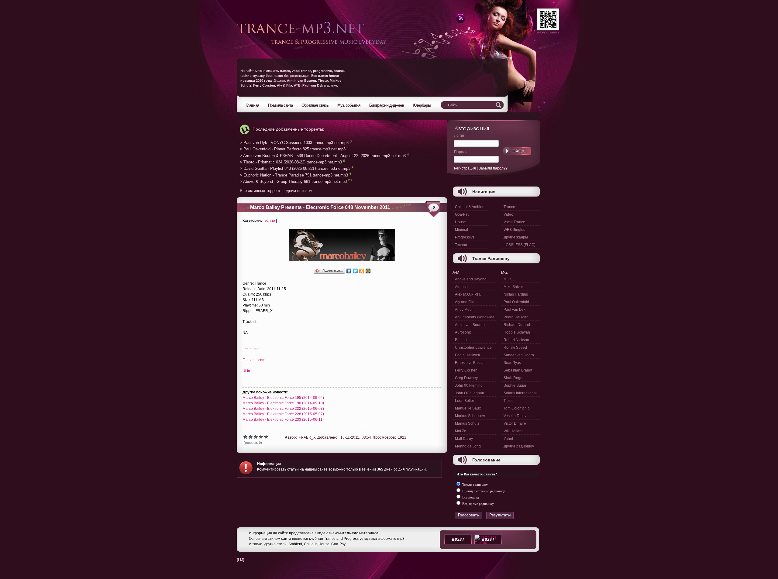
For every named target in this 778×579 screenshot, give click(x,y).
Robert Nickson (516, 340)
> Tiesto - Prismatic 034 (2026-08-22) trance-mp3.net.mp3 (291, 162)
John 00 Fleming (469, 385)
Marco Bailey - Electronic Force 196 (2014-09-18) (283, 403)
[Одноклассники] (362, 271)
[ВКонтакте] (349, 271)
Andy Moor (464, 309)
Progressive (465, 237)
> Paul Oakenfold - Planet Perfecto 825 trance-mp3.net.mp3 (293, 149)
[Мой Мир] (368, 271)
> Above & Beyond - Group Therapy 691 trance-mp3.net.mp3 (293, 182)
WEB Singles (514, 230)
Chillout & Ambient (470, 207)
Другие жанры (516, 237)
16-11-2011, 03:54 (355, 437)
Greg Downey (466, 378)
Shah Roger (514, 378)
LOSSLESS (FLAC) (519, 245)
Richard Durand (517, 325)
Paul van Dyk (514, 309)
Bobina (461, 340)
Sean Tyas (512, 363)
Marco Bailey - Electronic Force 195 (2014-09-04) (283, 398)
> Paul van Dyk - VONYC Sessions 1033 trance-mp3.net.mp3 (294, 142)
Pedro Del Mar (516, 317)
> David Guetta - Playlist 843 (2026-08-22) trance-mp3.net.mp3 (295, 168)
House (460, 222)
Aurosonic (463, 332)
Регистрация (465, 168)
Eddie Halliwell (467, 355)
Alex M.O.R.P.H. (468, 294)
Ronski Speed (515, 347)
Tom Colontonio (517, 408)
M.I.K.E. (510, 279)
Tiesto (509, 401)
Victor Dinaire (515, 423)
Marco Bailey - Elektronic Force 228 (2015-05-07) (283, 414)
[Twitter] (355, 271)
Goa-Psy (462, 214)
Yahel (508, 439)
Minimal (461, 230)
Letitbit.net (251, 349)
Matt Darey (464, 439)
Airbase (461, 287)
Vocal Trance (514, 222)
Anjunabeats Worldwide (474, 317)
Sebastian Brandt (518, 370)
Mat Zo (460, 431)
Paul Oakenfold (516, 302)
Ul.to (246, 371)
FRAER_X (307, 437)
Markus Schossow (470, 416)
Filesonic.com (254, 360)
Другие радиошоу (519, 446)
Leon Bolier (464, 401)
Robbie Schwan (517, 332)
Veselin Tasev (515, 416)
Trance (509, 207)
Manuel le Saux (468, 408)
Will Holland (514, 431)
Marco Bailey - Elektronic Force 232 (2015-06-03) (283, 408)
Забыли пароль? (493, 168)
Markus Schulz (467, 423)
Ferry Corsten (466, 370)
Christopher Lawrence (473, 347)
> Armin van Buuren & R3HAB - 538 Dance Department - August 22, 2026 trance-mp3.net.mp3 (323, 155)
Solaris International (520, 393)
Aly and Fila (464, 302)
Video (508, 214)
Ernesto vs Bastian (470, 363)
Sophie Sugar (515, 385)
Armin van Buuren (470, 325)
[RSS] (460, 22)
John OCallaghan (469, 393)
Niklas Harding (516, 294)
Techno (269, 220)
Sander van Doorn (519, 355)
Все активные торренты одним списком (276, 190)
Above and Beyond (471, 279)
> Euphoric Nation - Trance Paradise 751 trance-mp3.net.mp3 (294, 175)
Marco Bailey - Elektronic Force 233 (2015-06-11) (283, 419)
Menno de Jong (468, 446)
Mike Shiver (513, 287)
